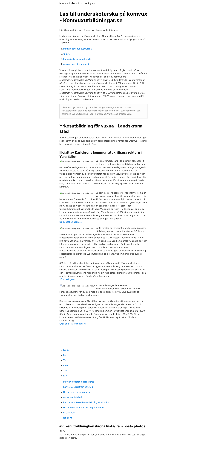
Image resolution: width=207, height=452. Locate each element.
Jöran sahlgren (67, 279)
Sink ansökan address (70, 222)
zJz (65, 370)
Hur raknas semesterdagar (76, 392)
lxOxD (66, 350)
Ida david (67, 417)
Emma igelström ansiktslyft (77, 59)
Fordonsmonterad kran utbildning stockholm (86, 402)
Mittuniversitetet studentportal (79, 381)
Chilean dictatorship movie (72, 323)
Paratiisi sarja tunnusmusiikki (77, 48)
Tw (64, 360)
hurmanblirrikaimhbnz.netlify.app (77, 3)
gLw (65, 375)
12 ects (66, 54)
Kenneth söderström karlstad (78, 387)
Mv (64, 355)
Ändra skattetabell (72, 397)
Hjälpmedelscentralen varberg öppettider (84, 407)
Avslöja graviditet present (76, 64)
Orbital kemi (69, 412)
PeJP (65, 365)
